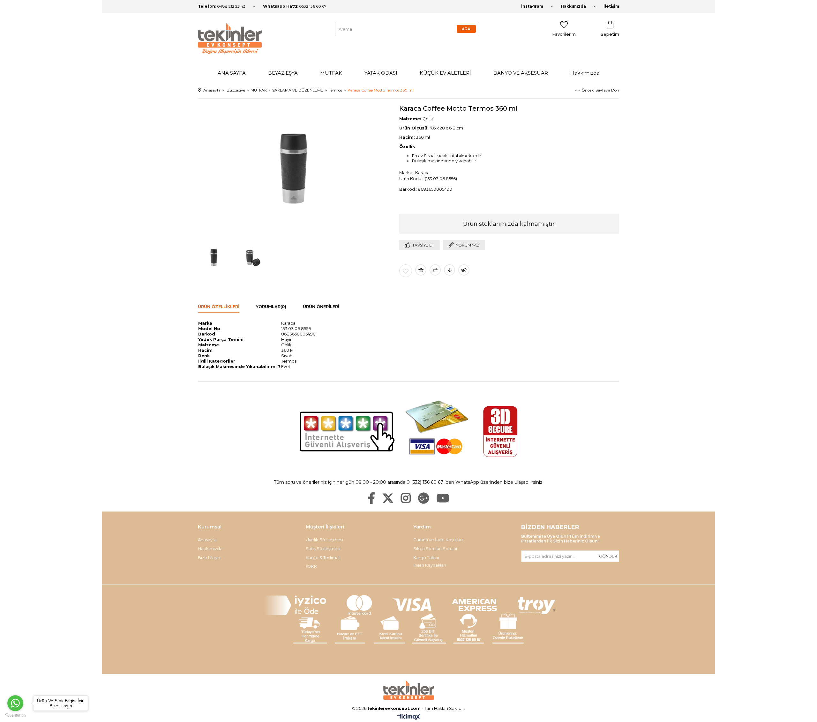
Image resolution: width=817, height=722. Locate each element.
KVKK (311, 566)
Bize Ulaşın (209, 557)
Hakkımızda (573, 6)
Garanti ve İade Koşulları (438, 539)
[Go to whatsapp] (15, 703)
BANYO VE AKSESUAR (520, 73)
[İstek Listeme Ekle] (420, 270)
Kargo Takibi (426, 557)
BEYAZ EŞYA (283, 73)
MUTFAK (331, 73)
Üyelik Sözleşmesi (324, 539)
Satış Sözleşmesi (323, 548)
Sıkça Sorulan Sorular (435, 548)
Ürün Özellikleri (218, 306)
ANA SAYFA (232, 73)
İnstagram (532, 6)
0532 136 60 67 (294, 6)
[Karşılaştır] (435, 270)
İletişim (611, 6)
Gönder (608, 556)
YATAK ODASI (380, 73)
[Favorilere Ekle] (405, 270)
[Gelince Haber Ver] (463, 270)
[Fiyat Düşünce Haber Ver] (449, 270)
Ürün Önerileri (321, 306)
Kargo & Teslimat (323, 557)
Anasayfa (207, 539)
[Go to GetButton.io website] (15, 715)
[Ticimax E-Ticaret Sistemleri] (408, 717)
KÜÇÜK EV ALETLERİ (445, 73)
